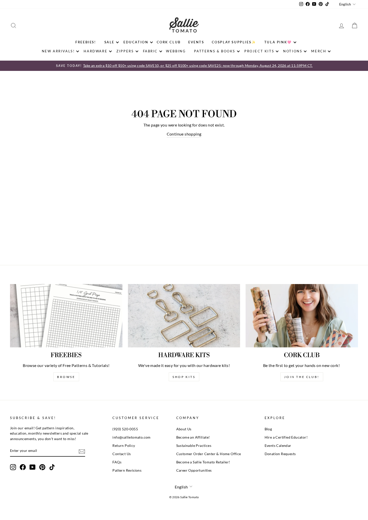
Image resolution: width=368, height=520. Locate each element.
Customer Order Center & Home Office (208, 454)
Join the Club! (301, 377)
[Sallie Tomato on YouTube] (33, 467)
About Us (184, 429)
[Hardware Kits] (184, 315)
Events (196, 42)
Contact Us (121, 454)
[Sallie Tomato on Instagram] (13, 467)
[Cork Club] (302, 315)
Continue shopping (184, 134)
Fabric (150, 51)
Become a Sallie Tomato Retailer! (203, 462)
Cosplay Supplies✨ (234, 42)
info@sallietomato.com (131, 437)
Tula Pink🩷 (278, 42)
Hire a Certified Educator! (286, 437)
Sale (109, 42)
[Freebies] (66, 315)
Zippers (125, 51)
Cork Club (169, 42)
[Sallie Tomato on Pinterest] (42, 467)
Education (135, 42)
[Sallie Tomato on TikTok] (52, 467)
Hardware (95, 51)
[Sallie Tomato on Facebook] (23, 467)
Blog (268, 429)
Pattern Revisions (126, 470)
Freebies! (85, 42)
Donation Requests (280, 454)
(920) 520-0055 (125, 429)
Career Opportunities (194, 470)
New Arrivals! (58, 51)
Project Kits (259, 51)
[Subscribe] (82, 451)
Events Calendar (278, 446)
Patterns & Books (214, 51)
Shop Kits (183, 377)
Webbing (176, 51)
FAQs (116, 462)
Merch (318, 51)
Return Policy (123, 446)
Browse (66, 377)
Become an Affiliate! (193, 437)
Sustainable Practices (193, 446)
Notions (292, 51)
